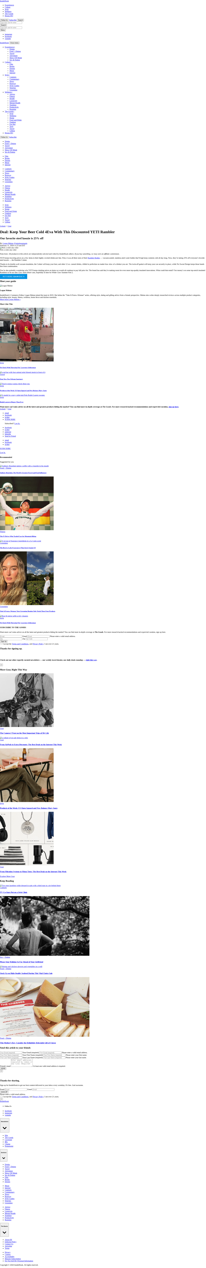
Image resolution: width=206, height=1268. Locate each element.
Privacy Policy (38, 644)
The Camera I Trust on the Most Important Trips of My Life (24, 733)
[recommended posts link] (27, 726)
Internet (12, 73)
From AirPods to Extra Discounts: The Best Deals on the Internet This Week (31, 745)
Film (11, 64)
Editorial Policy (10, 1242)
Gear (9, 226)
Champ (7, 1144)
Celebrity (13, 77)
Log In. (17, 423)
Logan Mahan (8, 243)
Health (12, 99)
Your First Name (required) (32, 1055)
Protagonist (9, 1146)
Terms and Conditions (20, 644)
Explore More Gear (7, 876)
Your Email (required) (30, 1053)
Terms (7, 1248)
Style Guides (14, 86)
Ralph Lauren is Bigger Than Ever (11, 402)
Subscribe (13, 20)
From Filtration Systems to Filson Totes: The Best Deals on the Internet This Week (33, 872)
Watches (13, 88)
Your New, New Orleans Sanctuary (11, 379)
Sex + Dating (5, 957)
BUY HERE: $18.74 (13, 277)
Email (25, 636)
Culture (7, 7)
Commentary (14, 79)
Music (12, 71)
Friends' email (5, 1066)
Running (13, 109)
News (12, 81)
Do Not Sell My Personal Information (19, 1261)
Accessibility (9, 1257)
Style (7, 9)
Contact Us (9, 1244)
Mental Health (15, 103)
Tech (11, 126)
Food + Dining (15, 51)
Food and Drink (16, 120)
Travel (12, 53)
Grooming (13, 90)
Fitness (12, 96)
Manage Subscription (13, 1259)
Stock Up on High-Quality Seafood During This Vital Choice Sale (26, 973)
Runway (13, 84)
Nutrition (13, 105)
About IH (8, 1240)
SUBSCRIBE (10, 419)
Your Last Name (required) (32, 1058)
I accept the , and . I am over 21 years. (31, 644)
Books (12, 66)
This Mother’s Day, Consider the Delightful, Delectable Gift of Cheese (28, 1043)
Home (12, 118)
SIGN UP (4, 1092)
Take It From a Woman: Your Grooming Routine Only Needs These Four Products (27, 611)
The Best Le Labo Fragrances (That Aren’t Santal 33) (18, 548)
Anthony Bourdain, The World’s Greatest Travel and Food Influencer (23, 473)
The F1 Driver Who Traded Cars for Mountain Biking (18, 536)
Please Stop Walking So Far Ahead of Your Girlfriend (21, 962)
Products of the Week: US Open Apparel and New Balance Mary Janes (23, 390)
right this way (91, 660)
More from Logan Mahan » (10, 299)
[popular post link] (24, 466)
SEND (3, 1068)
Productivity (14, 107)
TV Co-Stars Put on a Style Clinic (13, 892)
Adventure (14, 56)
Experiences (9, 5)
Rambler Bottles (94, 258)
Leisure (3, 226)
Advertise (8, 1246)
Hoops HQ (9, 16)
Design (12, 69)
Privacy (7, 1252)
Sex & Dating (15, 60)
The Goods (9, 14)
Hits (6, 1135)
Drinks (12, 49)
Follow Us (4, 20)
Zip (24, 639)
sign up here (173, 407)
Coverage (8, 1140)
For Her (12, 124)
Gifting (12, 131)
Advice (12, 94)
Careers (7, 1254)
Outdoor (13, 122)
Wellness (8, 11)
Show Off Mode (16, 58)
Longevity (13, 101)
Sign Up (3, 641)
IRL (6, 1142)
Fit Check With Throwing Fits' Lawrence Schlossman (18, 367)
